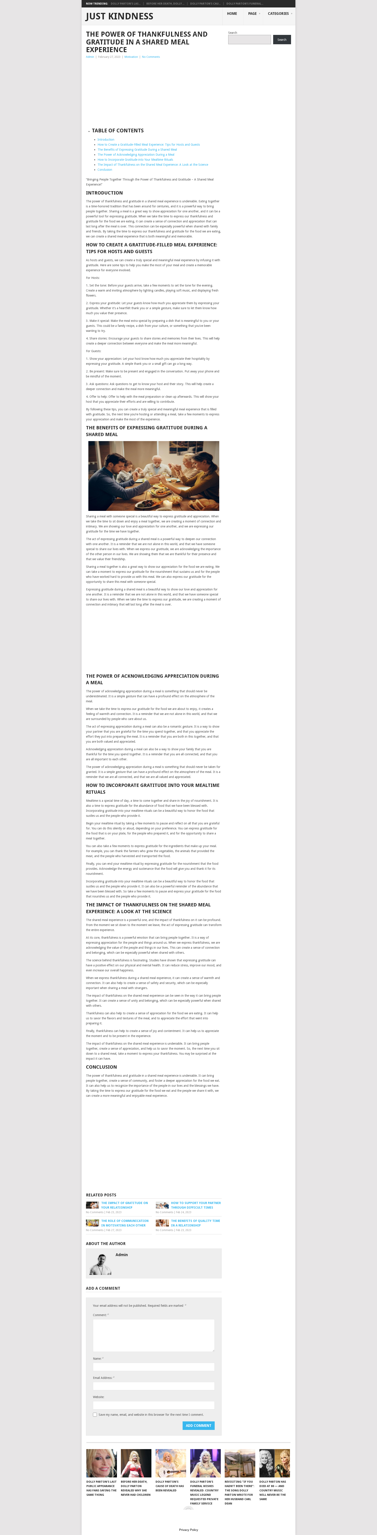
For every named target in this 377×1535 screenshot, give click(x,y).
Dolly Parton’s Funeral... (244, 3)
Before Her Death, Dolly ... (165, 3)
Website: (98, 1397)
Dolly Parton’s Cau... (205, 3)
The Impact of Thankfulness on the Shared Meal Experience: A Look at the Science (153, 164)
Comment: (101, 1315)
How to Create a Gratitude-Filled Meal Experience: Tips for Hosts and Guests (149, 144)
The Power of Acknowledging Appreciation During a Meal (136, 154)
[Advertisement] (154, 92)
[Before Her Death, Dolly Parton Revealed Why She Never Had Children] (136, 1463)
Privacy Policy (188, 1530)
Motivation (131, 56)
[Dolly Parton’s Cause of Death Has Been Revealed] (171, 1463)
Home (232, 14)
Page (252, 14)
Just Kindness (119, 16)
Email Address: (103, 1378)
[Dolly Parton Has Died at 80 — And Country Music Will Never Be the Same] (274, 1463)
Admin (90, 56)
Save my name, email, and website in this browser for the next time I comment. (151, 1414)
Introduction (106, 139)
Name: (98, 1358)
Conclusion (105, 169)
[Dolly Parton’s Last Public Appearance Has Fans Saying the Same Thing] (101, 1463)
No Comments (151, 56)
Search (232, 32)
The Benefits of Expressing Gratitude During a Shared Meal (137, 149)
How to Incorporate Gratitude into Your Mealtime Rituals (135, 159)
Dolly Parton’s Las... (126, 3)
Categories (278, 14)
